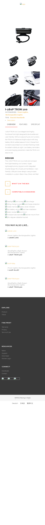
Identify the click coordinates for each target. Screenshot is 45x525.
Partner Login (6, 358)
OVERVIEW (11, 124)
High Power (22, 251)
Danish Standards (17, 117)
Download (5, 356)
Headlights (12, 251)
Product (4, 312)
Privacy (4, 330)
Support (4, 353)
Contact (4, 373)
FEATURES (23, 124)
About (4, 314)
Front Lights (23, 112)
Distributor (5, 371)
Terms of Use (6, 332)
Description (11, 120)
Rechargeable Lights (14, 115)
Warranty (5, 327)
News (4, 350)
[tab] (22, 120)
